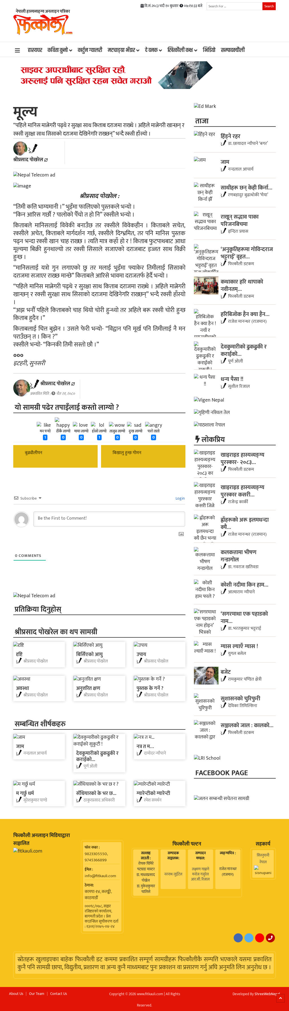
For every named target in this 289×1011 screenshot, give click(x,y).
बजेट (226, 672)
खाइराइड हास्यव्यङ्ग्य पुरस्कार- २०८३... (242, 458)
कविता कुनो (58, 50)
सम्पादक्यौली (233, 50)
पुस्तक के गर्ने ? (150, 688)
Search (269, 6)
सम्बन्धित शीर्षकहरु (40, 723)
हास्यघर (35, 50)
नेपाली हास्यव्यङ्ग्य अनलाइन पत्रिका (43, 11)
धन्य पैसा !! (232, 379)
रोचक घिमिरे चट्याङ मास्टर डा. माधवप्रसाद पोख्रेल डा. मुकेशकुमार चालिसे (146, 877)
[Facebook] (238, 937)
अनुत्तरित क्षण (88, 688)
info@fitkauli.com (100, 876)
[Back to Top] (280, 998)
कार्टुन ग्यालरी (90, 50)
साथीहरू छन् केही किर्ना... (246, 187)
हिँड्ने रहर (230, 136)
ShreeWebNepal (267, 994)
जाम (20, 746)
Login (180, 498)
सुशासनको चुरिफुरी (240, 698)
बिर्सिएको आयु (89, 654)
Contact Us (58, 994)
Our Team (36, 994)
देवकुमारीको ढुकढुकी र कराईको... (97, 756)
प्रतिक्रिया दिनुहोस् (38, 609)
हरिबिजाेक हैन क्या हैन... (245, 314)
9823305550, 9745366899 (96, 857)
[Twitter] (248, 937)
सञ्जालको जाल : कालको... (247, 725)
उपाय (141, 654)
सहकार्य (263, 844)
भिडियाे (209, 50)
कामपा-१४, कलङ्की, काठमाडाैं (98, 895)
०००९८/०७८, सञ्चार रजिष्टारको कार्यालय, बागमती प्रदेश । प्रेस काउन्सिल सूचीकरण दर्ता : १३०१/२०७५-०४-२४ (101, 916)
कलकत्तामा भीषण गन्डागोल (239, 555)
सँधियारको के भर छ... (96, 793)
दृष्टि (19, 654)
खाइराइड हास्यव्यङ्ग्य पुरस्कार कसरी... (242, 490)
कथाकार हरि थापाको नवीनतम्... (242, 285)
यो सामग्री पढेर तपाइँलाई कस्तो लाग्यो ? (67, 407)
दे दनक (151, 50)
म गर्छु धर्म (25, 793)
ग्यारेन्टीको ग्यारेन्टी (153, 793)
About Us (16, 994)
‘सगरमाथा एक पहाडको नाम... (244, 617)
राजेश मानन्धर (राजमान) (228, 872)
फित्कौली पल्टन (186, 844)
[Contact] (270, 937)
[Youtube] (259, 937)
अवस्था (22, 688)
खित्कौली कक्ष (180, 50)
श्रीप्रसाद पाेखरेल (28, 160)
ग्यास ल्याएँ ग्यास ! (239, 646)
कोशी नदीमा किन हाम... (244, 585)
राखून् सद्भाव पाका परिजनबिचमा (240, 220)
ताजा (202, 120)
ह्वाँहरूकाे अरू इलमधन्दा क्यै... (245, 523)
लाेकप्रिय (212, 439)
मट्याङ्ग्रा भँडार (121, 50)
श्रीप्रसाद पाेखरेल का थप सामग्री (56, 631)
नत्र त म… (145, 746)
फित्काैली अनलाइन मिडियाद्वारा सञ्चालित (41, 839)
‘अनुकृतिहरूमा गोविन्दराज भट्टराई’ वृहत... (247, 252)
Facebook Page (221, 772)
